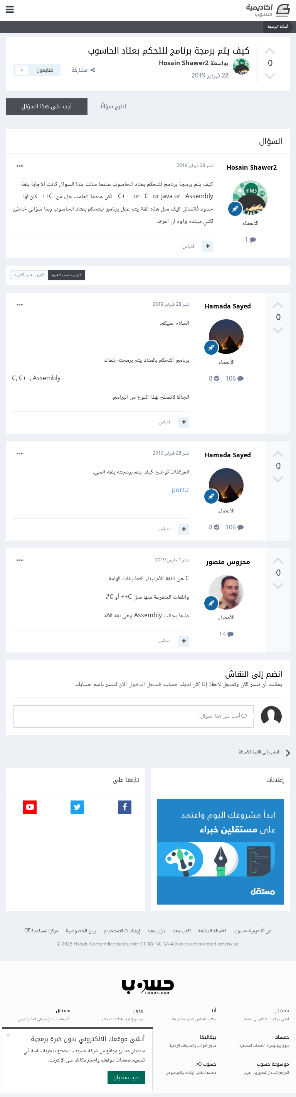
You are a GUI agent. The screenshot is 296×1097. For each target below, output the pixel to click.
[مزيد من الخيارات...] (19, 166)
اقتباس (189, 246)
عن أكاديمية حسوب (252, 931)
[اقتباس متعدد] (207, 246)
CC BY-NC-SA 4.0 (159, 944)
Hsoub (80, 944)
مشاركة (81, 70)
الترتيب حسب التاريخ (29, 275)
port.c (180, 490)
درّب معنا (156, 931)
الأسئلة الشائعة (212, 931)
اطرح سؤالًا (113, 106)
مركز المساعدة (44, 931)
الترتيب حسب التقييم (66, 275)
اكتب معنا (181, 931)
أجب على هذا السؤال (47, 106)
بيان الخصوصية (81, 931)
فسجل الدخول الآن (140, 684)
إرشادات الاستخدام (122, 931)
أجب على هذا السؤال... (219, 716)
